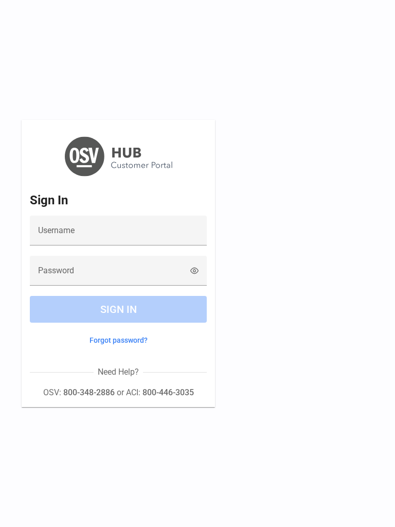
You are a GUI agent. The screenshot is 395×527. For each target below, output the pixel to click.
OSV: (79, 392)
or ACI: (154, 392)
